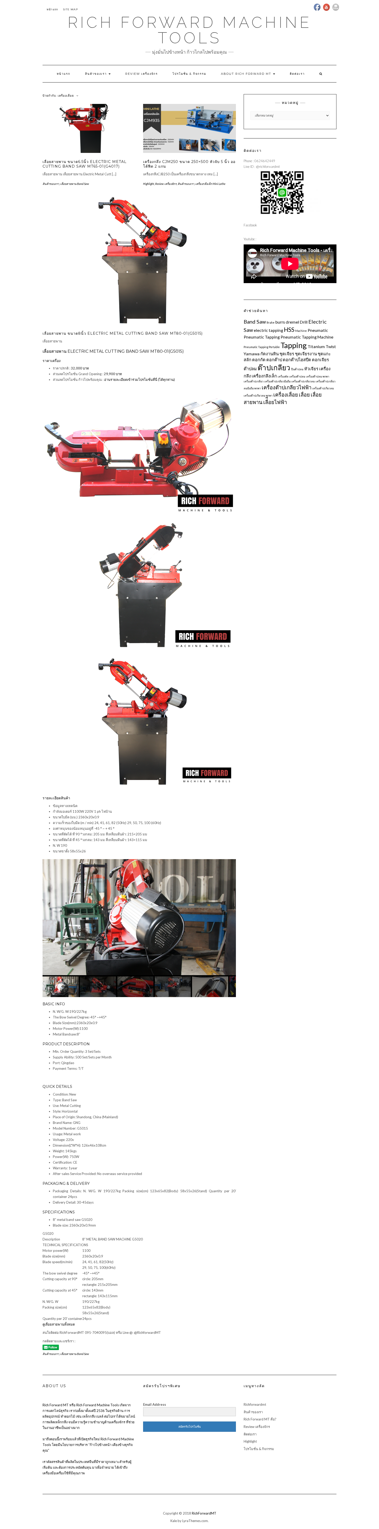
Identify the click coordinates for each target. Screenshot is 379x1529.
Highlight (148, 183)
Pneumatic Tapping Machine (307, 336)
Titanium (316, 346)
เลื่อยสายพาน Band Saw (74, 183)
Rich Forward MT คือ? (260, 1419)
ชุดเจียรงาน (306, 353)
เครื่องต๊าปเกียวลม (323, 388)
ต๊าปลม (250, 368)
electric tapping (268, 330)
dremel (292, 321)
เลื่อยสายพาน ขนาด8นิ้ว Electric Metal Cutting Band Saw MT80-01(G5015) (123, 333)
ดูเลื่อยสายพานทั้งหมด (59, 1324)
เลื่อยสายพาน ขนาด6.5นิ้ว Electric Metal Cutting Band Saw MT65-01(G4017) (85, 164)
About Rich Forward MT (247, 74)
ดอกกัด (259, 359)
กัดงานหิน (269, 353)
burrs (280, 321)
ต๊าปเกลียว (274, 367)
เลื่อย (304, 394)
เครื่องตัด (283, 376)
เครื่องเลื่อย (285, 394)
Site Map (70, 9)
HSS (289, 329)
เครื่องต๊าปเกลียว (253, 381)
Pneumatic (318, 330)
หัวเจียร (311, 368)
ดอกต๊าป (274, 359)
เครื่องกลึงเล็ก (264, 375)
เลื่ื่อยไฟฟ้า (275, 402)
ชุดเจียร (286, 353)
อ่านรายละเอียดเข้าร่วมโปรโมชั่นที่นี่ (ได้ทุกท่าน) (139, 379)
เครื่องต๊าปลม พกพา (317, 376)
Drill (304, 321)
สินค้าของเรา (96, 74)
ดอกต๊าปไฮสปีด (297, 359)
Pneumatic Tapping (262, 336)
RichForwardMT (204, 1513)
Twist (331, 346)
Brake (271, 322)
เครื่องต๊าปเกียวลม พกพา (258, 395)
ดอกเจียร (320, 359)
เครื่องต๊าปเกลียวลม (303, 381)
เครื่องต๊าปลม (297, 376)
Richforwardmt (255, 1404)
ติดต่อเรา (297, 74)
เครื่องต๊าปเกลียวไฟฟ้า (286, 387)
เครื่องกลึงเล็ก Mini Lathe (210, 183)
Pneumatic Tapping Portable (262, 347)
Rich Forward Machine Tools (190, 30)
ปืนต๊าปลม (297, 369)
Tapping (294, 345)
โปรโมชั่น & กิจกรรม (189, 74)
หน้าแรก (52, 9)
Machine (301, 330)
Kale (173, 1521)
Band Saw (255, 321)
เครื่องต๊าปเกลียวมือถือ (277, 381)
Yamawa (252, 353)
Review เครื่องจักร (141, 74)
